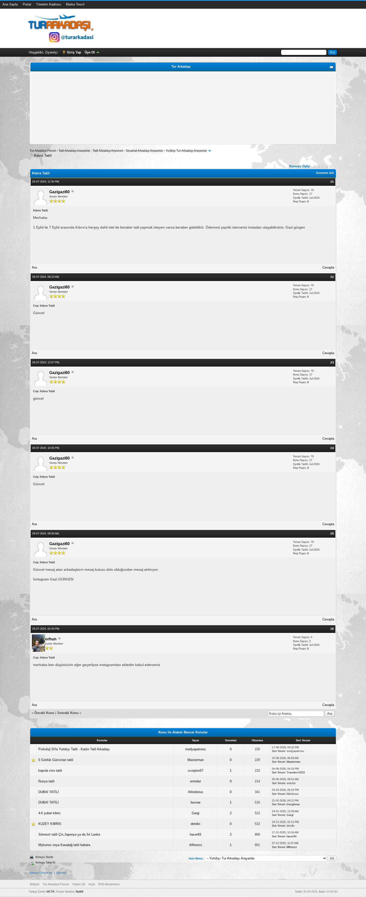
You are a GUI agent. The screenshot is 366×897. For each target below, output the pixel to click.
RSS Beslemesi (109, 884)
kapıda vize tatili (50, 770)
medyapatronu (195, 749)
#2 (332, 277)
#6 (332, 629)
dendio (195, 824)
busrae (195, 802)
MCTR (51, 891)
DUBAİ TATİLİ (48, 792)
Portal (27, 4)
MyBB (79, 891)
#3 (332, 362)
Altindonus (195, 792)
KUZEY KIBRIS (49, 824)
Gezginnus (293, 804)
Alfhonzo (195, 845)
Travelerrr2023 (296, 772)
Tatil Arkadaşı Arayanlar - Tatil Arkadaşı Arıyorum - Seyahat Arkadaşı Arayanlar (111, 150)
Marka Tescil (75, 4)
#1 (332, 182)
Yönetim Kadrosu (48, 4)
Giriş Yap (74, 52)
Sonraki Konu (67, 713)
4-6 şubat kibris (49, 813)
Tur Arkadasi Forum (43, 150)
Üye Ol (90, 52)
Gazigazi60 (59, 192)
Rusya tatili (46, 781)
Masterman (195, 760)
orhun (51, 639)
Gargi (195, 813)
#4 (332, 448)
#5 (332, 533)
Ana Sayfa (10, 4)
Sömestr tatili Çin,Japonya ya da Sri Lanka (69, 834)
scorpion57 (195, 770)
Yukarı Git (78, 884)
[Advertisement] (180, 107)
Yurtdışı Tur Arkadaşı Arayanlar (186, 150)
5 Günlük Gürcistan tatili (55, 760)
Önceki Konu (44, 713)
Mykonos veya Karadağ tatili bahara (64, 845)
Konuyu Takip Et (45, 862)
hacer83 (195, 834)
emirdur (195, 781)
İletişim (34, 884)
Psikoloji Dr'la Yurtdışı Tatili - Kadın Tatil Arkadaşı (74, 749)
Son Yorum (278, 751)
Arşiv (91, 884)
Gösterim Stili (325, 172)
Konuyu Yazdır (44, 856)
